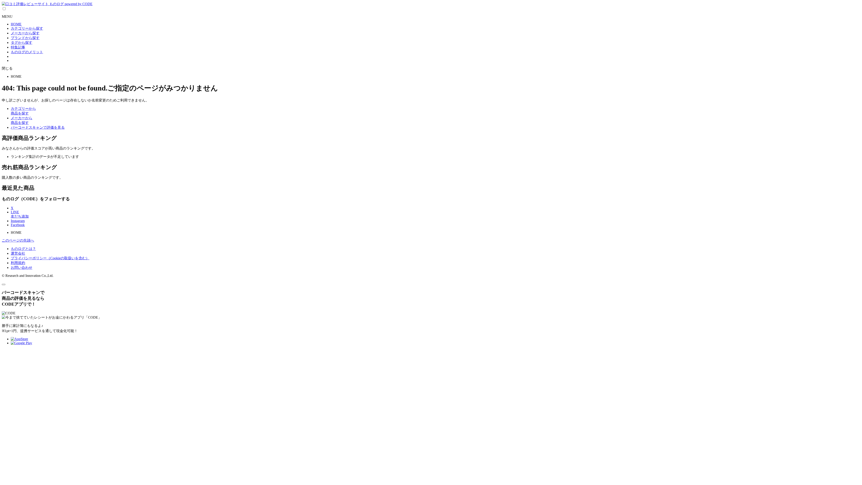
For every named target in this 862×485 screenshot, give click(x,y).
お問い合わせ (21, 267)
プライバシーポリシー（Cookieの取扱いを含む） (50, 258)
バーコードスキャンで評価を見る (38, 127)
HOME (16, 24)
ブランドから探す (25, 38)
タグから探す (21, 42)
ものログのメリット (27, 52)
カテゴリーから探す (27, 28)
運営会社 (18, 253)
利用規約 (18, 263)
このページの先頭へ (18, 240)
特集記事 (18, 47)
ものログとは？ (23, 249)
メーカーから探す (25, 33)
